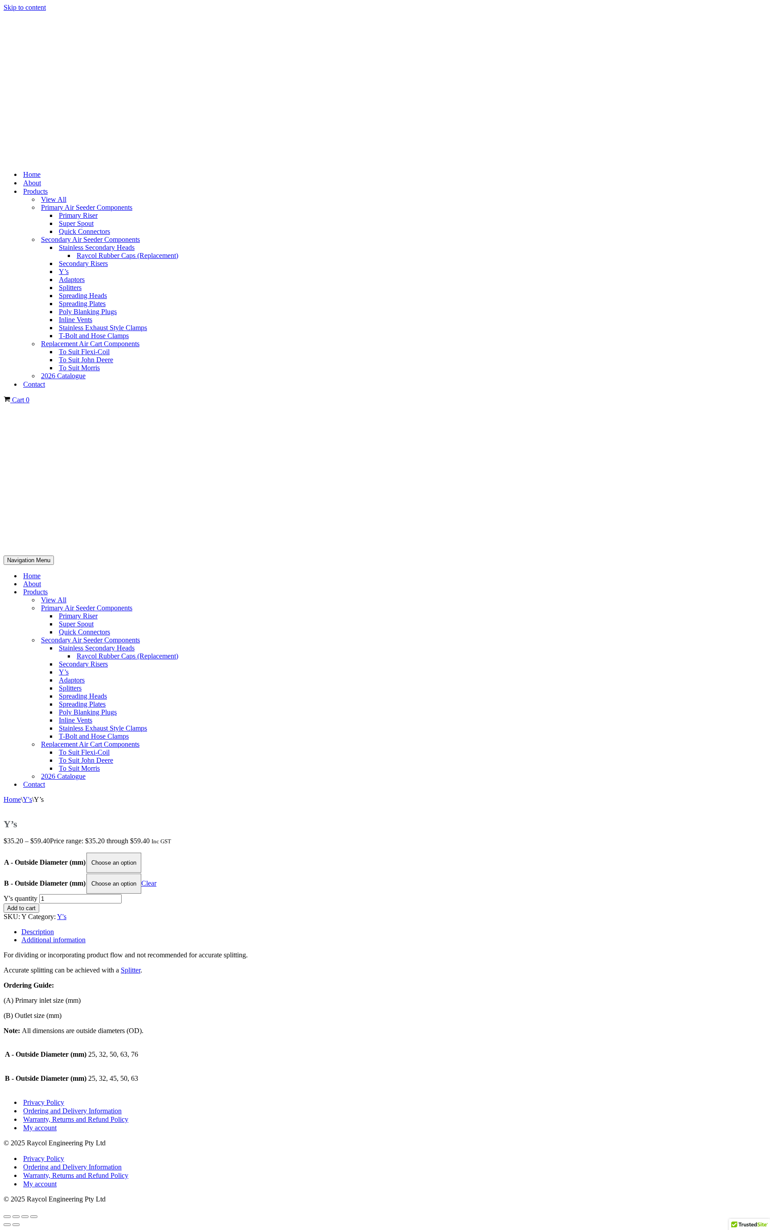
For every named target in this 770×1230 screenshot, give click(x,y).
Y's (27, 799)
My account (40, 1128)
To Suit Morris (79, 368)
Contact (34, 384)
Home (32, 174)
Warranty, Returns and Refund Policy (75, 1119)
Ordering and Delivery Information (72, 1111)
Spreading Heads (83, 295)
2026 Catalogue (63, 376)
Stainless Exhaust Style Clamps (103, 327)
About (32, 183)
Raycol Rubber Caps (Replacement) (127, 255)
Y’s (64, 271)
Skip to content (25, 7)
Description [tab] (37, 932)
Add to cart (21, 908)
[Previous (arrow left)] (7, 1224)
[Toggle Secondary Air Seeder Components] (762, 640)
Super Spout (76, 223)
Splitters (70, 287)
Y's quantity (20, 898)
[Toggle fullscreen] (16, 1216)
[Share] (25, 1216)
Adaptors (72, 279)
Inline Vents (75, 319)
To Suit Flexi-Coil (84, 352)
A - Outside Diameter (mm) (45, 862)
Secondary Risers (83, 263)
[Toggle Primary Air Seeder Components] (762, 608)
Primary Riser (78, 215)
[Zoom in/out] (7, 1216)
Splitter (130, 970)
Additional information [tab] (53, 940)
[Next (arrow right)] (16, 1224)
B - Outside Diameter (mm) (45, 883)
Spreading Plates (82, 303)
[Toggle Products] (762, 592)
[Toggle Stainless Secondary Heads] (762, 648)
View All (53, 199)
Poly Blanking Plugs (88, 311)
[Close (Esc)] (33, 1216)
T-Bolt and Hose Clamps (94, 335)
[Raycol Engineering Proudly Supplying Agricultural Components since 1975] (385, 87)
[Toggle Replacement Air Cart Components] (762, 744)
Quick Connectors (84, 231)
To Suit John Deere (86, 360)
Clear (148, 883)
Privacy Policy (43, 1102)
